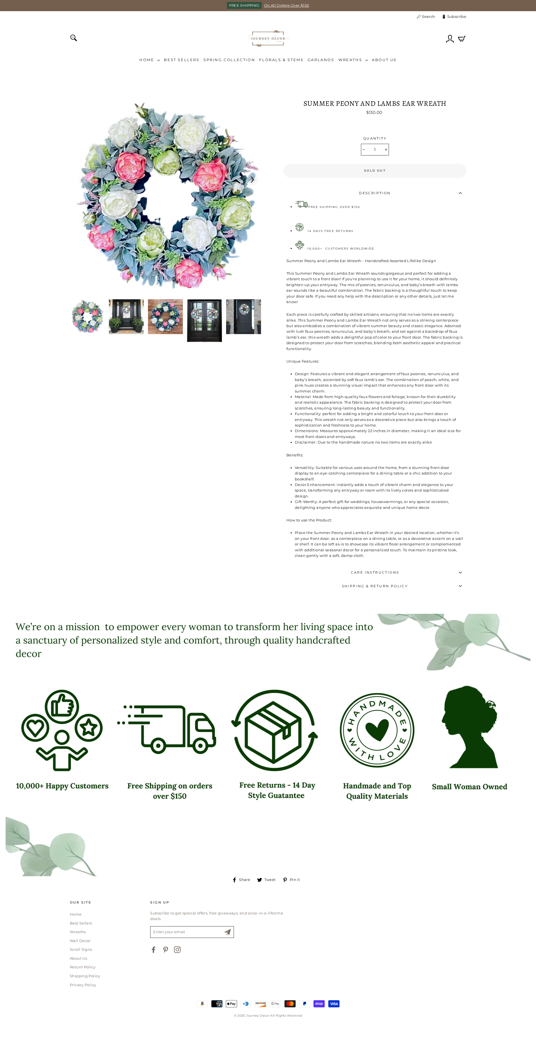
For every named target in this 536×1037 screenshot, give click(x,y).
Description (375, 193)
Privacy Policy (83, 985)
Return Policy (82, 967)
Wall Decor (80, 941)
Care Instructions (375, 572)
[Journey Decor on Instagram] (177, 949)
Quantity (375, 138)
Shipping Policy (85, 976)
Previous (82, 177)
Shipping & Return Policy (375, 586)
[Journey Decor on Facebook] (153, 949)
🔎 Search (426, 17)
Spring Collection (229, 60)
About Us (384, 60)
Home (147, 60)
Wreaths (351, 60)
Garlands (321, 60)
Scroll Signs (81, 949)
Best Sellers (181, 60)
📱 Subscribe (454, 17)
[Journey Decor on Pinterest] (165, 949)
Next (252, 177)
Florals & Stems (281, 60)
